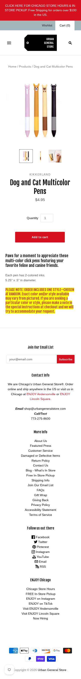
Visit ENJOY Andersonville (40, 608)
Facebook (42, 537)
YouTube (42, 557)
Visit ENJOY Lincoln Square (40, 613)
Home (12, 66)
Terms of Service (40, 515)
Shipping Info (40, 480)
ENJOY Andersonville (41, 394)
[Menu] (9, 43)
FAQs (40, 490)
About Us (40, 441)
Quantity (32, 218)
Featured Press (40, 445)
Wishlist (47, 25)
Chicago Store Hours (40, 589)
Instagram (42, 552)
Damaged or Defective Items (40, 455)
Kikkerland (40, 174)
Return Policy (41, 460)
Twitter (42, 542)
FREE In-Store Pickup (41, 594)
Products (25, 66)
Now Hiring (40, 618)
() (65, 25)
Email (42, 561)
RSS (42, 566)
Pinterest (42, 547)
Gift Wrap (40, 495)
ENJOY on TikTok (40, 603)
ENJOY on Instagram (40, 598)
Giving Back (40, 500)
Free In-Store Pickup (40, 475)
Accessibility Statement (40, 510)
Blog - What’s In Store (41, 470)
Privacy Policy (40, 505)
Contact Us (40, 465)
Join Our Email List (40, 485)
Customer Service (40, 450)
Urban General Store (52, 670)
